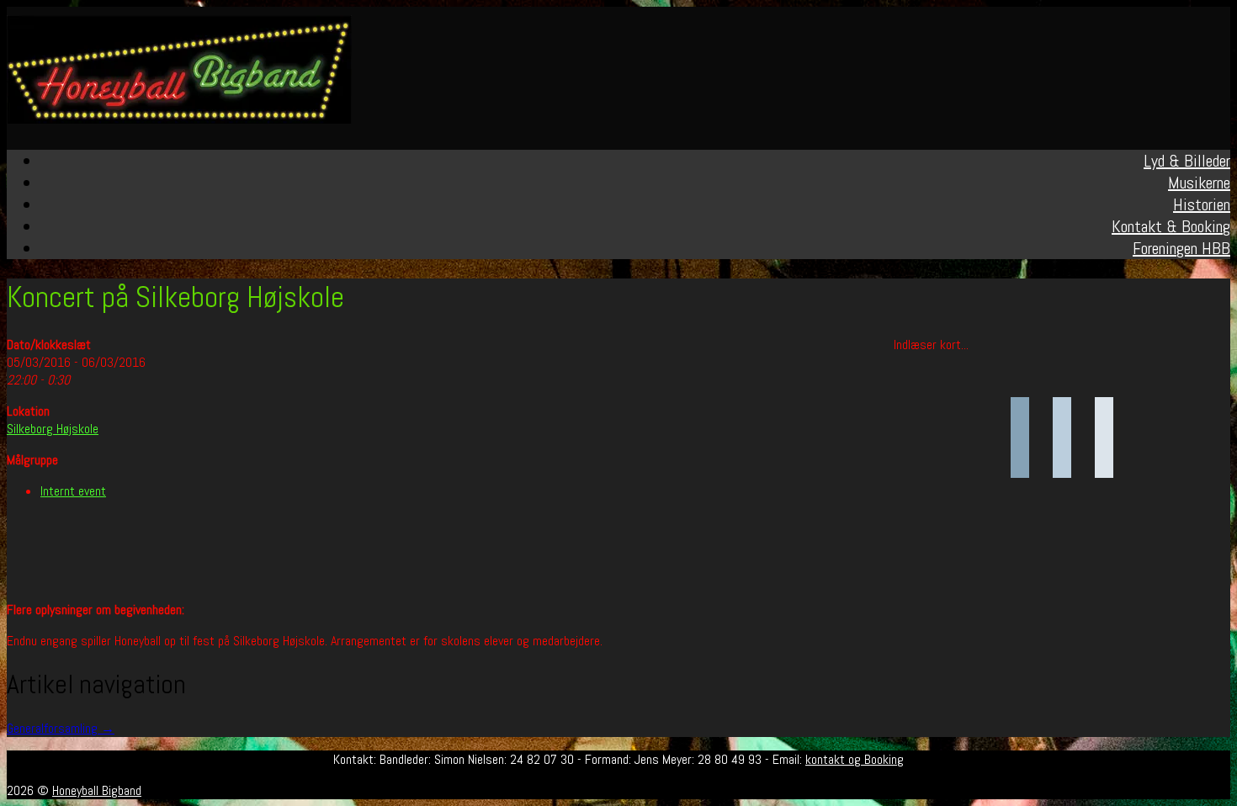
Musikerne (1199, 183)
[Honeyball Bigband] (179, 119)
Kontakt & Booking (1171, 226)
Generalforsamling (60, 728)
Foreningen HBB (1181, 248)
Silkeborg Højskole (52, 428)
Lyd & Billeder (1187, 161)
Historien (1201, 204)
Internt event (73, 491)
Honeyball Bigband (96, 790)
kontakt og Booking (854, 759)
